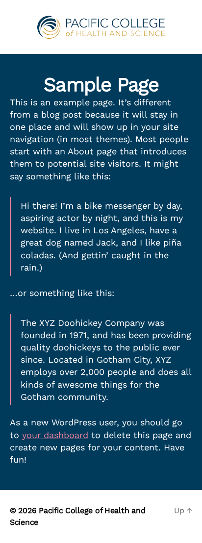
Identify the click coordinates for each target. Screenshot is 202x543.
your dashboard (55, 435)
